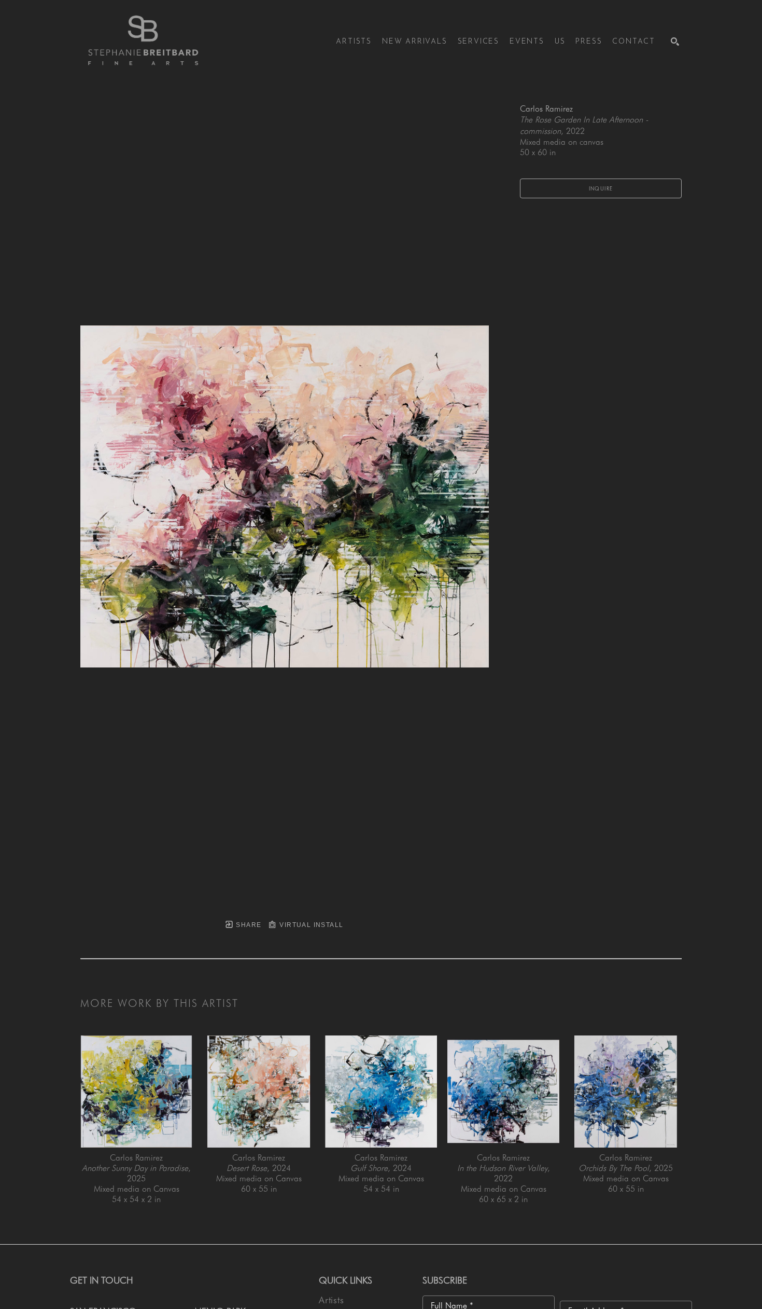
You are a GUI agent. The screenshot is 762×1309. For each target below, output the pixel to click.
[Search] (675, 41)
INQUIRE (601, 188)
